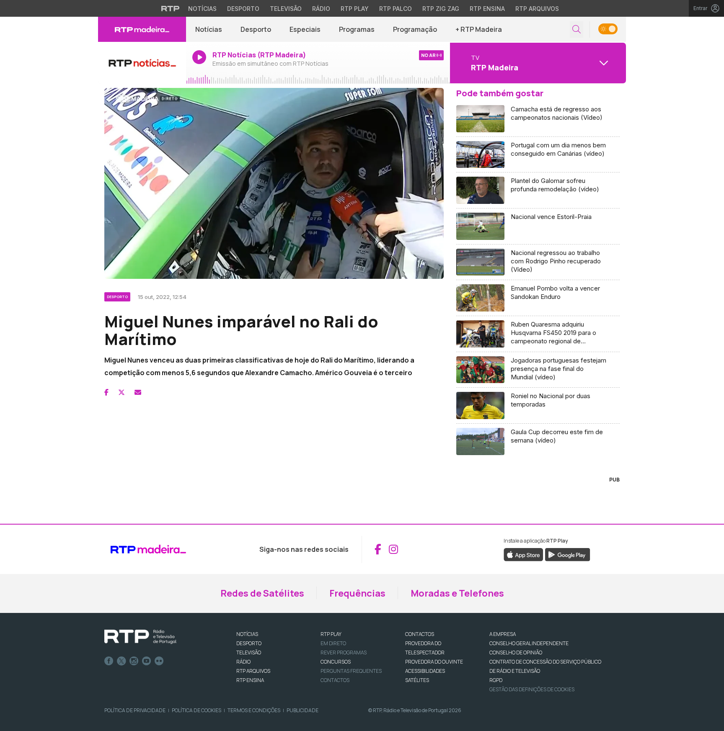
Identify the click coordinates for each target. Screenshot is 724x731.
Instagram (134, 661)
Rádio (321, 8)
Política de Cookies (196, 710)
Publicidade (302, 710)
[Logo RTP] (140, 637)
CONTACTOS (419, 634)
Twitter (121, 661)
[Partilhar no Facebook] (106, 392)
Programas (357, 29)
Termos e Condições (254, 710)
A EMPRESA (502, 634)
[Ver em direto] (142, 63)
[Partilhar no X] (121, 392)
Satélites (417, 680)
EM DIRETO (333, 643)
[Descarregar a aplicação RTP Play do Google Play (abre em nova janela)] (567, 554)
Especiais (305, 29)
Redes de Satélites (262, 593)
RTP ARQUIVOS (253, 670)
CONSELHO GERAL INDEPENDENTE (529, 643)
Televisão (286, 8)
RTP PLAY (331, 634)
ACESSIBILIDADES (425, 670)
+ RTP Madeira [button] (478, 29)
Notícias (202, 8)
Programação (415, 29)
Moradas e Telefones (457, 593)
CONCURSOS (336, 661)
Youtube (146, 661)
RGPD (495, 680)
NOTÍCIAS (247, 634)
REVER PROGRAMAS (344, 652)
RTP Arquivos (537, 8)
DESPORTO (248, 643)
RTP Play (355, 8)
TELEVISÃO (248, 652)
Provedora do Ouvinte (434, 661)
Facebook (109, 661)
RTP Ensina (487, 8)
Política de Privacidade (134, 710)
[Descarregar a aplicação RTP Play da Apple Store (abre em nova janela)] (523, 554)
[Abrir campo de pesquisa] (576, 29)
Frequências (357, 593)
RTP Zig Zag (440, 8)
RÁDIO (243, 661)
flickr (159, 661)
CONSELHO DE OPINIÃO (515, 652)
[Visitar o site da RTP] (170, 8)
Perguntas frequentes (351, 670)
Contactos (335, 680)
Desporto (243, 8)
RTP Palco (395, 8)
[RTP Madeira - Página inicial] (142, 29)
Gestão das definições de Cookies (531, 689)
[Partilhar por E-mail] (137, 392)
